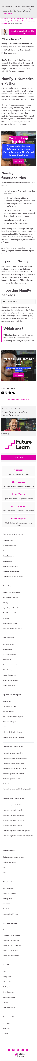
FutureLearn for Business (11, 940)
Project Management (9, 675)
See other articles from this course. (22, 32)
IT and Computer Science (11, 613)
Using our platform (9, 888)
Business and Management (11, 592)
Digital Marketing (8, 644)
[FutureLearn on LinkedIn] (27, 1049)
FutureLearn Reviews (9, 893)
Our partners (7, 930)
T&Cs (4, 971)
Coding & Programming (10, 680)
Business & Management (15, 18)
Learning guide (7, 899)
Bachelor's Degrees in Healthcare (13, 805)
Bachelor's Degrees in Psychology (13, 810)
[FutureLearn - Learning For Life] (18, 1055)
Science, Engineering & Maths (12, 628)
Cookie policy (7, 987)
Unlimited (6, 909)
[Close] (34, 3)
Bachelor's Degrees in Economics (13, 820)
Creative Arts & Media (10, 623)
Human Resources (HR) (10, 665)
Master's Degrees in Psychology (13, 753)
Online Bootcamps (8, 556)
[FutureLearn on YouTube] (22, 1049)
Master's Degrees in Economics (13, 784)
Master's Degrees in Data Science (13, 763)
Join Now (18, 457)
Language (6, 618)
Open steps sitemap (9, 1007)
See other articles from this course (18, 399)
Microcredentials (8, 551)
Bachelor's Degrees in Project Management (16, 830)
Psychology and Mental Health (12, 608)
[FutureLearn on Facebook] (9, 1049)
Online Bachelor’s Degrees (11, 571)
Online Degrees (8, 561)
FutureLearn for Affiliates (11, 956)
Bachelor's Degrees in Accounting (13, 815)
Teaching (5, 603)
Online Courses (8, 540)
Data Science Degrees (10, 722)
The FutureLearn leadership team (13, 857)
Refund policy (7, 982)
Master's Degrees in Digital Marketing (15, 768)
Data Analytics (7, 649)
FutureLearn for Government (12, 945)
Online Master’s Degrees (10, 566)
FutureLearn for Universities (11, 935)
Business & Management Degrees (13, 737)
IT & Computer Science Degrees (13, 717)
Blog (4, 872)
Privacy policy (7, 977)
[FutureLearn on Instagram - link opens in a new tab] (13, 1049)
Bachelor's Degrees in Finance (12, 825)
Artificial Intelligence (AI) (10, 654)
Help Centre (6, 1028)
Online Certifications (9, 546)
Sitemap (5, 1002)
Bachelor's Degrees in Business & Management (17, 836)
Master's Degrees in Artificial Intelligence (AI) (17, 789)
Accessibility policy (9, 997)
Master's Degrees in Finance (12, 779)
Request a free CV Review (11, 914)
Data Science (7, 660)
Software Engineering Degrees (12, 732)
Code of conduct (8, 992)
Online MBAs (7, 701)
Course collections (9, 685)
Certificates (6, 904)
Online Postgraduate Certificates (13, 576)
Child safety (6, 1023)
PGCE (4, 727)
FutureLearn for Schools (10, 950)
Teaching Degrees (8, 711)
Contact (5, 1034)
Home (3, 18)
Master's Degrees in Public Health (13, 774)
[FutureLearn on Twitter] (18, 1049)
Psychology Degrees (9, 706)
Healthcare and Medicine (10, 597)
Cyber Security (7, 670)
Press (4, 867)
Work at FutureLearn (9, 862)
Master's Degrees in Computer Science (15, 758)
